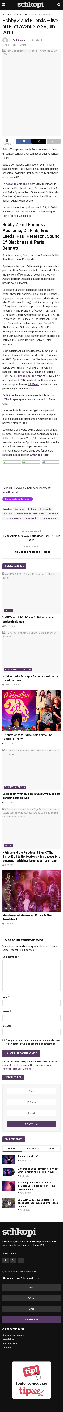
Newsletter (8, 1339)
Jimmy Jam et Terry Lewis (30, 514)
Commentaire (10, 956)
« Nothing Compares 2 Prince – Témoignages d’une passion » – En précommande (36, 1185)
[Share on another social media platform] (54, 141)
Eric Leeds (45, 509)
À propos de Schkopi (13, 1335)
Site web (6, 1026)
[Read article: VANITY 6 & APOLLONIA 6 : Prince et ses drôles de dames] (31, 593)
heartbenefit (10, 492)
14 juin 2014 (36, 40)
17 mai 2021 (9, 865)
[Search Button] (59, 5)
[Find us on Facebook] (5, 1260)
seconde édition (16, 183)
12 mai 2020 (9, 924)
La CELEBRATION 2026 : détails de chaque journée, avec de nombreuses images (38, 1203)
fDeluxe (8, 514)
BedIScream (19, 40)
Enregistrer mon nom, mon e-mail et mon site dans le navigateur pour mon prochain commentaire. (33, 1042)
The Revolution (49, 518)
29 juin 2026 (9, 626)
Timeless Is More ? (28, 1156)
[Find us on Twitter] (13, 1260)
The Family (32, 518)
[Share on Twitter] (39, 141)
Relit (17, 371)
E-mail (6, 1011)
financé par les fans (30, 376)
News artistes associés (18, 670)
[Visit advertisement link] (31, 1380)
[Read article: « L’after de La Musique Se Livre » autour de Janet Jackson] (31, 652)
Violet (8, 611)
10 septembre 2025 (12, 685)
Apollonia (19, 509)
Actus (8, 846)
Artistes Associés (20, 15)
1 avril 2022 (9, 802)
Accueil (5, 15)
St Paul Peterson (13, 518)
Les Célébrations (14, 728)
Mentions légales (29, 1271)
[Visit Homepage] (31, 5)
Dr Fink (32, 509)
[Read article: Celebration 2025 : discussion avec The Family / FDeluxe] (31, 710)
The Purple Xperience (17, 399)
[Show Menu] (3, 5)
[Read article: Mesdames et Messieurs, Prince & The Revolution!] (31, 891)
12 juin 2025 (9, 743)
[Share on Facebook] (23, 141)
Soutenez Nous (10, 1343)
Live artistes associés (40, 15)
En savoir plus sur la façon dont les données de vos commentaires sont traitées (30, 1065)
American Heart (39, 454)
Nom (6, 997)
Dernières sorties (15, 787)
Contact (6, 1347)
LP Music (33, 384)
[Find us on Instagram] (21, 1260)
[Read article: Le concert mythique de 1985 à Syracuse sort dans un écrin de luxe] (31, 769)
